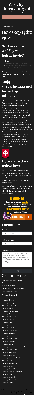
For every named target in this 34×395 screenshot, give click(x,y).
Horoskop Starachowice (10, 311)
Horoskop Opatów (8, 319)
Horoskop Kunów (7, 344)
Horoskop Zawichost (9, 380)
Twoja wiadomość (8, 250)
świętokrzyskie (7, 27)
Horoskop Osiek (7, 374)
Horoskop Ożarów (8, 382)
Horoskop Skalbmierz (9, 336)
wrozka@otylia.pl (12, 392)
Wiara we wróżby (7, 283)
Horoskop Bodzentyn (9, 308)
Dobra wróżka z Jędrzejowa (13, 67)
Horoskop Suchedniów (9, 363)
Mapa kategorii (22, 394)
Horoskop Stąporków (9, 369)
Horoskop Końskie (8, 300)
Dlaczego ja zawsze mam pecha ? (13, 288)
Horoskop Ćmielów (8, 366)
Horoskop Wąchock (8, 314)
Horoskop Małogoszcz (9, 349)
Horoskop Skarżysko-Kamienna (12, 371)
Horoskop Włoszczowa (9, 316)
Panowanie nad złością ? (10, 291)
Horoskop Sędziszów (9, 377)
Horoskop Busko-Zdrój (9, 338)
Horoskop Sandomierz (9, 352)
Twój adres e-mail (8, 240)
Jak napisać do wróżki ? (9, 286)
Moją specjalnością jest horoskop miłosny (18, 65)
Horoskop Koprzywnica (9, 330)
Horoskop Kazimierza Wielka (11, 358)
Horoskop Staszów (8, 322)
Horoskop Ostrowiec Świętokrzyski (14, 347)
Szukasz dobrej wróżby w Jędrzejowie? (17, 63)
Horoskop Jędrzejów (8, 333)
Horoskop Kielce (7, 360)
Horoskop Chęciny (8, 303)
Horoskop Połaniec (8, 327)
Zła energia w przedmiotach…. (12, 280)
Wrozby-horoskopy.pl (17, 6)
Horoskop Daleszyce (9, 355)
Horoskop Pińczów (8, 325)
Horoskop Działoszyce (9, 305)
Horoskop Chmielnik (8, 341)
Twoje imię (5, 230)
